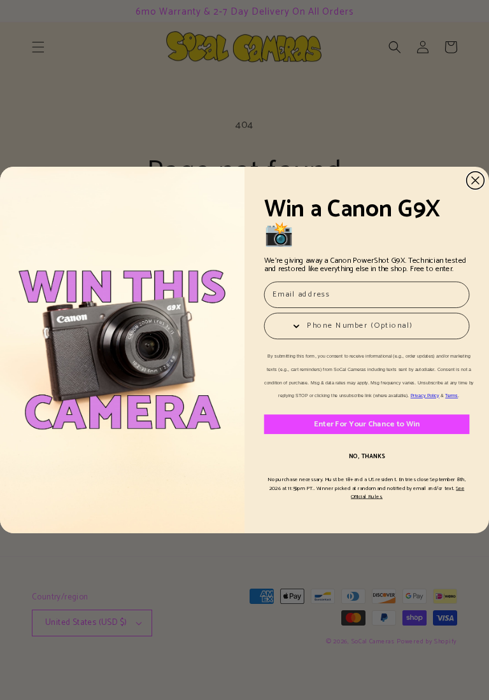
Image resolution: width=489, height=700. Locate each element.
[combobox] (282, 326)
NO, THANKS (367, 457)
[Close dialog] (476, 181)
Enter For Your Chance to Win (367, 424)
